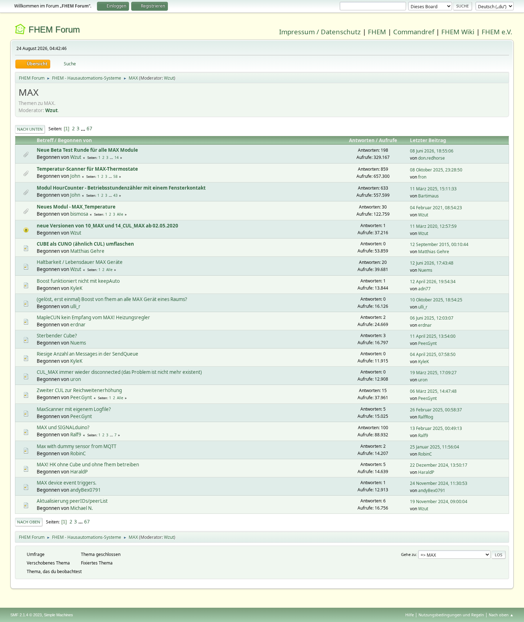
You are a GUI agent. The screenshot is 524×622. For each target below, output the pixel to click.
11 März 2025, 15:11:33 (433, 189)
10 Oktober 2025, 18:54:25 (436, 300)
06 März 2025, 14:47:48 (433, 391)
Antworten (362, 140)
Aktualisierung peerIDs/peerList (72, 501)
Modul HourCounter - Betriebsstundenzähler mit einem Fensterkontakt (121, 188)
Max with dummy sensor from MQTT (76, 446)
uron (75, 379)
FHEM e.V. (497, 31)
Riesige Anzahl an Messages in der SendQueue (87, 354)
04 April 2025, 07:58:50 (433, 354)
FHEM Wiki (457, 31)
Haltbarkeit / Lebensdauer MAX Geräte (80, 262)
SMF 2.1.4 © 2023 (26, 615)
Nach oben (28, 522)
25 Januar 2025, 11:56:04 (434, 447)
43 (115, 195)
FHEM (377, 31)
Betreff (45, 140)
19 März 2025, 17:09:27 (433, 373)
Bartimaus (428, 196)
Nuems (425, 270)
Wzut (169, 78)
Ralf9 (75, 434)
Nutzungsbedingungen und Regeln (451, 614)
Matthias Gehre (87, 251)
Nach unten (30, 129)
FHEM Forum (54, 29)
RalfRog (425, 417)
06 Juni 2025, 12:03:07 (431, 318)
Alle (120, 214)
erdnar (78, 324)
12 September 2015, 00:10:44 (439, 244)
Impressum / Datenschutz (320, 31)
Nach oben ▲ (501, 614)
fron (422, 177)
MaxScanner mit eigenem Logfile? (74, 409)
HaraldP (79, 471)
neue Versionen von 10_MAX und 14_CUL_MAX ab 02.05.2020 (107, 225)
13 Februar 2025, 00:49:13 (436, 428)
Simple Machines (58, 615)
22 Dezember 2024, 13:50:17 (438, 465)
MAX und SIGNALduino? (63, 427)
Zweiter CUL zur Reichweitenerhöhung (79, 390)
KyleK (76, 288)
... (83, 128)
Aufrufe (388, 140)
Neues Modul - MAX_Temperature (76, 207)
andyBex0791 (85, 490)
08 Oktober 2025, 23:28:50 (436, 170)
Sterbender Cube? (57, 335)
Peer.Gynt (427, 343)
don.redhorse (431, 158)
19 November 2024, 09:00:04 (438, 501)
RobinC (78, 453)
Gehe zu (408, 554)
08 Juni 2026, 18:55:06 (431, 151)
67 (89, 128)
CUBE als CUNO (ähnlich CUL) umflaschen (85, 244)
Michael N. (81, 508)
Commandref (413, 31)
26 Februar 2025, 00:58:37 (436, 410)
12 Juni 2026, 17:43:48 (431, 263)
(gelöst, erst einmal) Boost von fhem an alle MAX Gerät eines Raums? (112, 299)
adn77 (424, 289)
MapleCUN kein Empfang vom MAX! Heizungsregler (93, 317)
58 (115, 176)
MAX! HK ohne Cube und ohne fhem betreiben (88, 464)
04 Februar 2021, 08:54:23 (436, 208)
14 (116, 157)
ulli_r (75, 306)
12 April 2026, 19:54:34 (433, 282)
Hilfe (409, 614)
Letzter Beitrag (428, 140)
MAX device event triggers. (67, 483)
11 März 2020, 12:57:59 (433, 226)
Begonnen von (75, 140)
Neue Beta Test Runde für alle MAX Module (87, 150)
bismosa (79, 214)
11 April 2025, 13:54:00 (433, 336)
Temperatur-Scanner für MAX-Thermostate (87, 169)
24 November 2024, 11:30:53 (438, 483)
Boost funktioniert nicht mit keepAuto (78, 281)
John (75, 176)
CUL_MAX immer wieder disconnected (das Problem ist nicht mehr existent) (119, 372)
